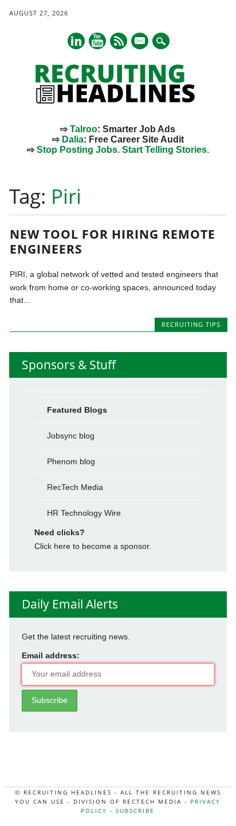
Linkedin (76, 41)
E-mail (140, 41)
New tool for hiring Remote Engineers (112, 241)
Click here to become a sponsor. (92, 546)
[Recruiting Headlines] (118, 100)
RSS (118, 41)
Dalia (73, 139)
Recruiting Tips (191, 324)
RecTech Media (75, 487)
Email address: (51, 655)
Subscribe (135, 811)
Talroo (83, 129)
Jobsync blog (71, 435)
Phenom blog (71, 461)
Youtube (97, 41)
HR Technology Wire (84, 512)
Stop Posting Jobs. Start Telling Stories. (123, 150)
